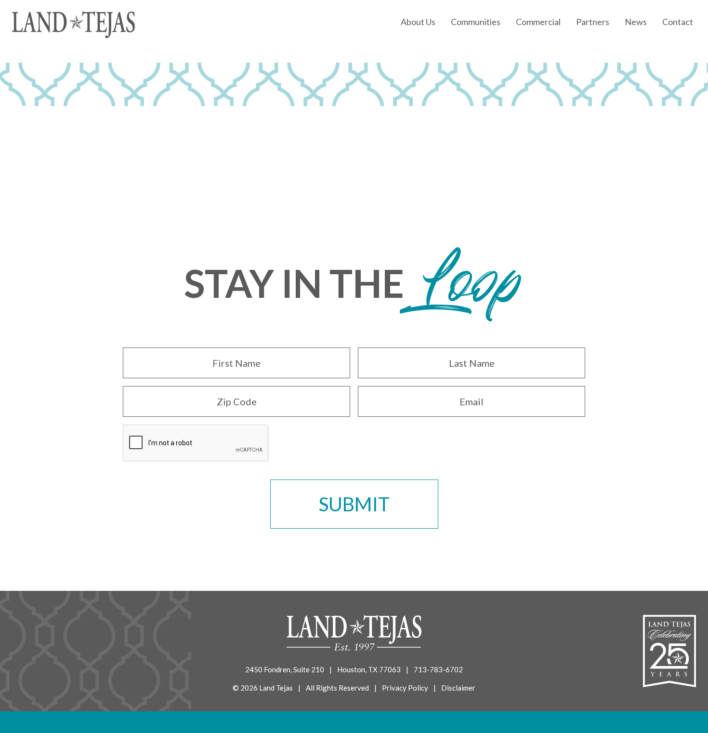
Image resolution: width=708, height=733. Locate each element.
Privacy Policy (405, 687)
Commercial (538, 21)
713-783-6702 (438, 669)
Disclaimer (458, 687)
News (636, 21)
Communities (475, 21)
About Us (418, 21)
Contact (677, 21)
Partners (592, 21)
